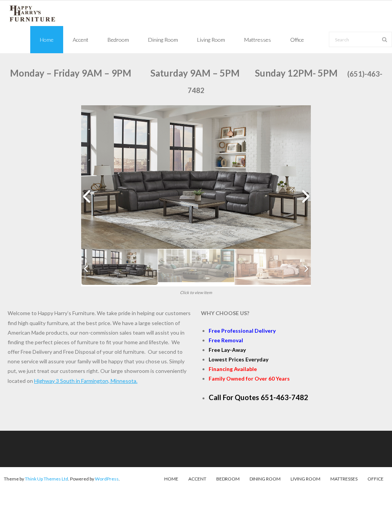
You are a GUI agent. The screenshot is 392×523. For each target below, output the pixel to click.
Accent (197, 479)
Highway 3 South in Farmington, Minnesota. (85, 381)
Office (376, 479)
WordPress (107, 479)
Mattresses (344, 479)
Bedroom (228, 479)
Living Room (305, 479)
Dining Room (265, 479)
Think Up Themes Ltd (46, 479)
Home (171, 479)
